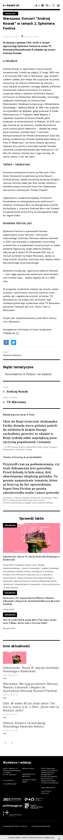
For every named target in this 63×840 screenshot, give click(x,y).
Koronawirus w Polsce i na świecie (28, 374)
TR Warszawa (16, 402)
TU (17, 333)
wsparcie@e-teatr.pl (48, 788)
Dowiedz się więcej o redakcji (29, 781)
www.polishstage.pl (10, 784)
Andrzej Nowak (17, 391)
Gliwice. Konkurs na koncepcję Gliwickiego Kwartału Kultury (24, 724)
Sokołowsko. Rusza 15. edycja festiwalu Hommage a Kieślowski (31, 669)
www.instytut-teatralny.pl (46, 792)
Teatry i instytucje (10, 397)
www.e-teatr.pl (8, 780)
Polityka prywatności (41, 826)
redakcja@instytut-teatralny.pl (28, 775)
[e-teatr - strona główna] (11, 5)
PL (47, 5)
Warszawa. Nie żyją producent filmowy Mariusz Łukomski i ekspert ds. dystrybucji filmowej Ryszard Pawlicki (30, 687)
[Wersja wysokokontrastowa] (42, 5)
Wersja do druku (31, 37)
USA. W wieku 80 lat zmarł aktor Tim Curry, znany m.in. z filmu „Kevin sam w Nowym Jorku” (31, 707)
